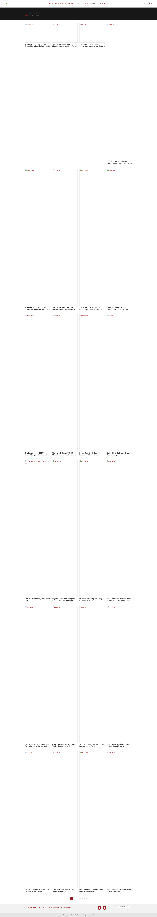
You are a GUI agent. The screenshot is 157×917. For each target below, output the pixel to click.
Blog (80, 4)
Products (59, 4)
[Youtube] (99, 908)
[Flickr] (104, 908)
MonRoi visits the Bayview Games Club (37, 599)
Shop (86, 4)
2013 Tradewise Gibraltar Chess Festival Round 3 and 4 (37, 891)
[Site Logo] (10, 4)
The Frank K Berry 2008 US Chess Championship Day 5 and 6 (92, 45)
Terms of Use (54, 907)
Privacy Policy (66, 907)
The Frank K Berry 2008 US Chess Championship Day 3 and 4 (119, 163)
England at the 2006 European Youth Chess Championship (63, 599)
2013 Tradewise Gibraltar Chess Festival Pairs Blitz (119, 891)
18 (82, 898)
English (122, 906)
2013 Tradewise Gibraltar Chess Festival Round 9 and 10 (64, 745)
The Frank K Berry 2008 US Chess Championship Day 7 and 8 (64, 45)
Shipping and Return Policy (36, 907)
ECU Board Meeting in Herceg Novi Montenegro (90, 599)
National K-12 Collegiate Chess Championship (118, 454)
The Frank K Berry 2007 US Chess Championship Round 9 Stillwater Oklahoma (63, 309)
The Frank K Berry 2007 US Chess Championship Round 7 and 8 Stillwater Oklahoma (90, 309)
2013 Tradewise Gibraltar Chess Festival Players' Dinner (91, 891)
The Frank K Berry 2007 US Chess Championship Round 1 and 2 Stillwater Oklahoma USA (65, 455)
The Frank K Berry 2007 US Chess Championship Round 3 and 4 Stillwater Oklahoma (36, 455)
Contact (101, 4)
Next (86, 898)
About (93, 4)
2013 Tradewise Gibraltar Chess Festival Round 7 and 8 (91, 745)
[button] (141, 4)
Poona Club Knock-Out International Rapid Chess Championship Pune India (89, 455)
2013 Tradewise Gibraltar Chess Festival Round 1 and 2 (64, 891)
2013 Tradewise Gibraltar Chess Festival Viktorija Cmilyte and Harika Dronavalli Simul (37, 746)
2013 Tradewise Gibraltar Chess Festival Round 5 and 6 (119, 745)
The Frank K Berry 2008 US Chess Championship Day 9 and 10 (37, 46)
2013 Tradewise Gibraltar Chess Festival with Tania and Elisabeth (119, 599)
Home (51, 4)
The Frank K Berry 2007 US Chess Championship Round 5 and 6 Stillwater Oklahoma (118, 309)
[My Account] (145, 4)
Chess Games (70, 4)
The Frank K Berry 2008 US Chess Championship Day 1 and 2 (37, 308)
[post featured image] (37, 33)
